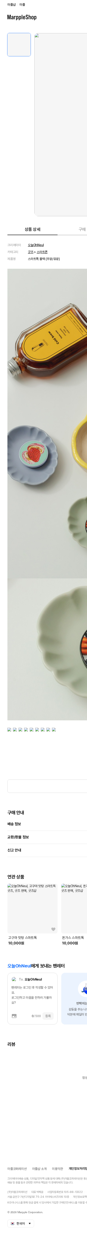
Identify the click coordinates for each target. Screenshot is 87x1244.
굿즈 (30, 252)
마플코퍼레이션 (17, 1169)
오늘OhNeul (36, 245)
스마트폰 (42, 252)
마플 (22, 4)
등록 (48, 1016)
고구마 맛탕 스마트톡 (22, 938)
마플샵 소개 (39, 1169)
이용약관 (57, 1169)
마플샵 (11, 4)
